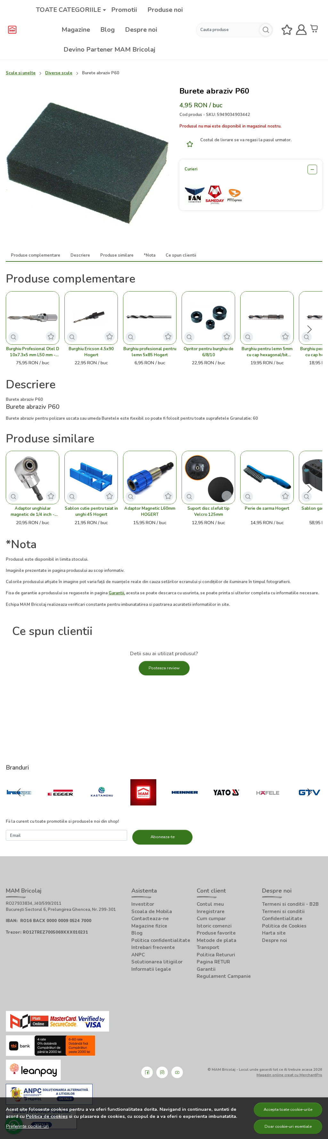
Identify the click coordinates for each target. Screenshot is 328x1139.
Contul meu (210, 904)
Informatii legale (151, 969)
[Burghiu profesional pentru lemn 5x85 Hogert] (149, 318)
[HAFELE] (268, 805)
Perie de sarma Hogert (267, 508)
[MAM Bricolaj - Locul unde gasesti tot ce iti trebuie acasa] (12, 29)
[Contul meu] (301, 30)
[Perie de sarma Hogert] (267, 477)
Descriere (80, 255)
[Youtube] (177, 1072)
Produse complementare (35, 255)
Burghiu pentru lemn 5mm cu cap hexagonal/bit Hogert (267, 352)
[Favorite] (287, 30)
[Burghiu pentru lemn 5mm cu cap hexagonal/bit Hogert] (267, 318)
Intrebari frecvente (153, 947)
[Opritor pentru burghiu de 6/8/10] (208, 318)
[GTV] (309, 805)
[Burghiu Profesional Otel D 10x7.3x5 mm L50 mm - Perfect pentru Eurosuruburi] (32, 318)
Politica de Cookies (284, 926)
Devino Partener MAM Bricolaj (109, 49)
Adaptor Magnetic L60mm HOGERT (149, 511)
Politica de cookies (47, 1116)
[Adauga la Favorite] (188, 144)
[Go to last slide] (18, 792)
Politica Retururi (216, 955)
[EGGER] (60, 805)
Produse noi (165, 9)
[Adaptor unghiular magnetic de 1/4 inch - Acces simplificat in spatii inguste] (32, 477)
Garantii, (117, 593)
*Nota (149, 255)
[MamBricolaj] (143, 805)
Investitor (142, 904)
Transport (208, 947)
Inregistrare (211, 911)
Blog (107, 29)
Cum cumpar (211, 918)
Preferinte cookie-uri (27, 1126)
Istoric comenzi (214, 926)
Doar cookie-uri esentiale (288, 1126)
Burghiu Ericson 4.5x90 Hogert (91, 352)
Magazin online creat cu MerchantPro (289, 1074)
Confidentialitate (282, 918)
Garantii (206, 969)
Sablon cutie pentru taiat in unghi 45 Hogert (91, 511)
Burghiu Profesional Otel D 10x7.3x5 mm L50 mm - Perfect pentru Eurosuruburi (32, 352)
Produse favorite (216, 933)
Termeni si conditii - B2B (290, 904)
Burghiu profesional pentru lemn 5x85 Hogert (149, 352)
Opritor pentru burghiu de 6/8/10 (209, 352)
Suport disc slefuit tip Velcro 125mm (208, 511)
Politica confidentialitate (160, 940)
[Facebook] (147, 1072)
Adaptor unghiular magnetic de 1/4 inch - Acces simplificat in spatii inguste (33, 512)
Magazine (76, 29)
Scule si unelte (21, 73)
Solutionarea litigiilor (157, 962)
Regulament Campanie (224, 976)
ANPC (138, 955)
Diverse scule (58, 73)
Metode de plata (216, 940)
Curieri (190, 169)
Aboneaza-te (163, 837)
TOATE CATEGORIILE (68, 9)
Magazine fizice (149, 926)
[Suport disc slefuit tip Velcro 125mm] (208, 477)
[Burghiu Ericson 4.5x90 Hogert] (91, 318)
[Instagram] (162, 1072)
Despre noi (141, 29)
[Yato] (226, 805)
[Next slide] (309, 329)
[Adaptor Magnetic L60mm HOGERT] (149, 477)
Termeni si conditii (283, 911)
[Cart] (315, 30)
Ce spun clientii (181, 255)
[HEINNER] (185, 805)
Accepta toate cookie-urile (288, 1109)
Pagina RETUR (213, 962)
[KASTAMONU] (102, 805)
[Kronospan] (19, 805)
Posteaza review (164, 668)
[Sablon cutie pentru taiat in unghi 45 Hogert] (91, 477)
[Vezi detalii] (13, 337)
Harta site (274, 933)
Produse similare (117, 255)
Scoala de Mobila (151, 911)
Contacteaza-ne (150, 918)
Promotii (124, 9)
